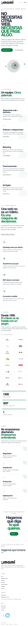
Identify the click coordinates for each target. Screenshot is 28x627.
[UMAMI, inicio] (8, 2)
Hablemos (14, 533)
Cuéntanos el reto (7, 50)
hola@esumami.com (5, 597)
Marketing (3, 582)
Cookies (2, 610)
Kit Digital (3, 586)
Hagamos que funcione (13, 551)
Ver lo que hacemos (19, 50)
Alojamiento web (4, 578)
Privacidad (3, 608)
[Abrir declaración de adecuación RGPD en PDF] (6, 615)
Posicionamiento (4, 584)
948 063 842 (3, 595)
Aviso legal (3, 606)
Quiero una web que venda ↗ (8, 234)
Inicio (2, 576)
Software (3, 580)
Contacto (3, 588)
